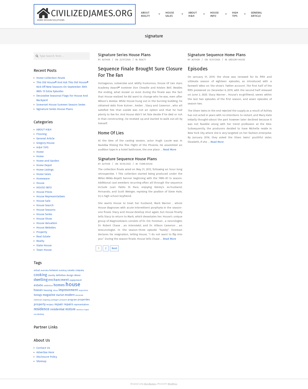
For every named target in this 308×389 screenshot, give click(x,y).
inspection (83, 290)
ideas (55, 290)
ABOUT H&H (44, 129)
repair (58, 304)
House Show (44, 218)
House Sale (43, 200)
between (53, 270)
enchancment (58, 280)
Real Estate (43, 236)
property (40, 304)
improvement (68, 290)
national (38, 299)
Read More (169, 149)
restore (70, 309)
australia (44, 270)
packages (54, 300)
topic (86, 309)
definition (61, 275)
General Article (45, 138)
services (80, 309)
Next (114, 248)
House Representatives (50, 196)
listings (38, 295)
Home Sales (43, 174)
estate (38, 285)
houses (38, 290)
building (62, 270)
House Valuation (46, 223)
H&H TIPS (42, 147)
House (40, 183)
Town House (146, 164)
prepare (63, 300)
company (79, 270)
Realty (142, 59)
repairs (68, 304)
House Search (45, 205)
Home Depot (44, 165)
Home (40, 151)
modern (70, 295)
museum (79, 295)
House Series (44, 214)
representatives (81, 304)
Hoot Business (150, 383)
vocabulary (39, 314)
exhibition (48, 285)
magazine (49, 295)
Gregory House (237, 59)
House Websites (46, 227)
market (60, 295)
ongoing (46, 300)
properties (84, 299)
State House (44, 245)
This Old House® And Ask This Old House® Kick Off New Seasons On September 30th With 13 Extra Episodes (62, 87)
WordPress (172, 383)
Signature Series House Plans (124, 54)
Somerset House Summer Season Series (60, 104)
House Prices (44, 192)
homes (59, 285)
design (69, 275)
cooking (40, 275)
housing (47, 290)
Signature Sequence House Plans (127, 158)
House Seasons (45, 209)
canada (71, 270)
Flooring (41, 134)
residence (41, 309)
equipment (76, 280)
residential (57, 309)
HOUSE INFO (44, 187)
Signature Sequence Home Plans (217, 54)
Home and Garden (47, 160)
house (72, 284)
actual (37, 270)
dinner (77, 275)
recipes (50, 304)
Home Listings (45, 169)
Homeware (43, 178)
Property (41, 232)
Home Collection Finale (50, 77)
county (51, 275)
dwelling (41, 279)
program (72, 299)
